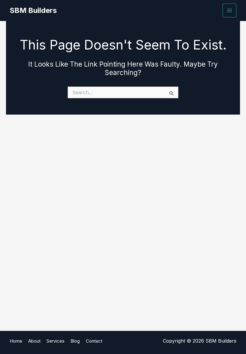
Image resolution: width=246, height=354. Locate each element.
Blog (75, 341)
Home (16, 341)
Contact (94, 341)
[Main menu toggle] (229, 10)
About (34, 341)
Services (55, 341)
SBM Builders (33, 10)
